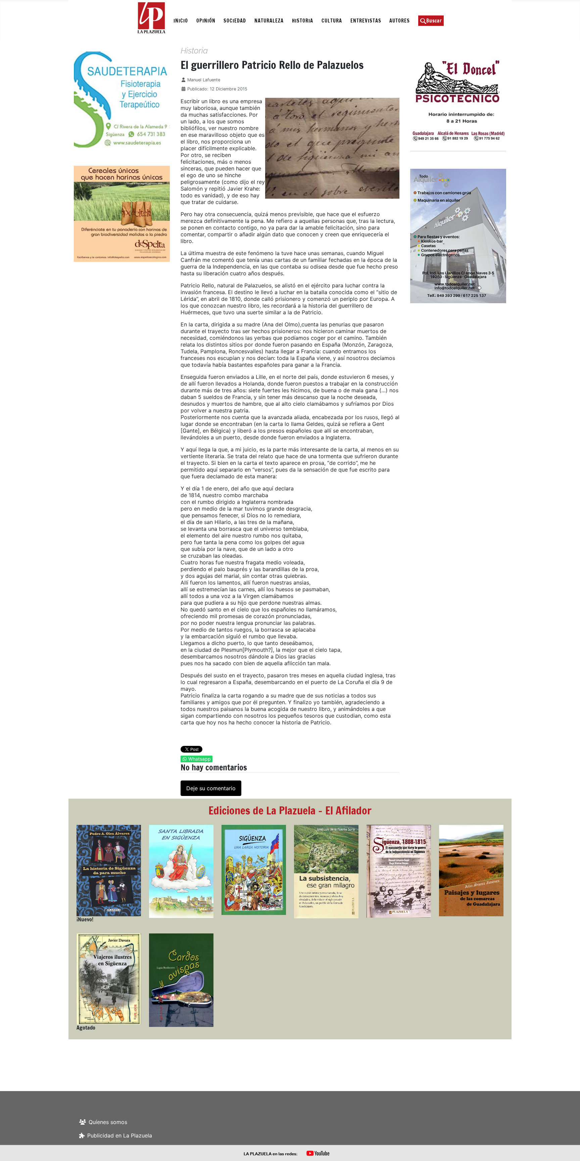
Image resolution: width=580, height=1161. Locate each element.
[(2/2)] (95, 99)
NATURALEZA (269, 20)
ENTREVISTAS (365, 20)
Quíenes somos (108, 1122)
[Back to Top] (568, 1149)
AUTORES (399, 20)
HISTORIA (302, 20)
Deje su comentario (211, 788)
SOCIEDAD (235, 20)
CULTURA (332, 20)
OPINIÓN (205, 20)
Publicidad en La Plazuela (119, 1135)
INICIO (181, 20)
